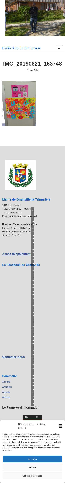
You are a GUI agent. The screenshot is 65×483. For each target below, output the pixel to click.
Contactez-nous (13, 356)
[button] (60, 426)
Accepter (32, 459)
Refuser (32, 467)
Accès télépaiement (16, 254)
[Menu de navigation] (59, 48)
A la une (6, 381)
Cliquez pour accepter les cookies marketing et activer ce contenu (33, 306)
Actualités (7, 387)
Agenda (6, 392)
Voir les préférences (32, 475)
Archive (6, 397)
